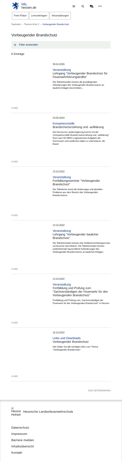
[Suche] (83, 6)
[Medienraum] (91, 6)
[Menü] (74, 6)
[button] (61, 45)
